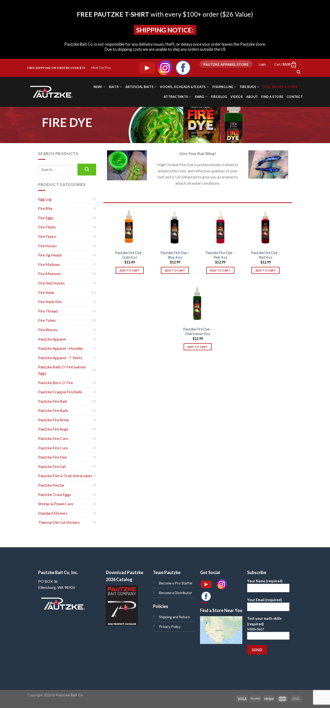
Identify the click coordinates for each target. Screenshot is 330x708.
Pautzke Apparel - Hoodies (60, 348)
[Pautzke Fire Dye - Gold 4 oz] (129, 227)
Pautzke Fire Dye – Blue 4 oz (175, 255)
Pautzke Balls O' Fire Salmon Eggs (62, 370)
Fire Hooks (47, 245)
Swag (199, 97)
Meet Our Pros (101, 68)
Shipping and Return (174, 617)
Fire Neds (46, 292)
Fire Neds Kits (50, 301)
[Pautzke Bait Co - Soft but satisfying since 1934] (50, 92)
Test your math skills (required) (264, 623)
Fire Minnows (49, 273)
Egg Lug (44, 199)
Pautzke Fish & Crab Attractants (65, 475)
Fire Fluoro (47, 236)
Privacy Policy (169, 627)
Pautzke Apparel (52, 339)
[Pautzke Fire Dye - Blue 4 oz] (175, 227)
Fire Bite (45, 208)
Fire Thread (47, 311)
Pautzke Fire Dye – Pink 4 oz (220, 255)
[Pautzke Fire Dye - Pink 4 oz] (220, 227)
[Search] (298, 72)
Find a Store (272, 97)
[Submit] (87, 169)
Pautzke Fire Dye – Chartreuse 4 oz (197, 331)
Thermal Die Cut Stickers (59, 522)
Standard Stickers (52, 513)
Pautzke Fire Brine (53, 419)
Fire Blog (219, 97)
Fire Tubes (47, 320)
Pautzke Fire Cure (53, 447)
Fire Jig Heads (50, 255)
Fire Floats (47, 227)
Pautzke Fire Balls (53, 410)
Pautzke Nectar (51, 485)
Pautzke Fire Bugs (53, 429)
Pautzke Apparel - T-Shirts (60, 357)
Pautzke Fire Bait (52, 401)
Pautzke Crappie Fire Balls (60, 391)
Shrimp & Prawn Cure (55, 503)
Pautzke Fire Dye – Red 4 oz (265, 255)
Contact (295, 97)
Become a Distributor (175, 593)
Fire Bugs (248, 87)
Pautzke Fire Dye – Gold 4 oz (129, 255)
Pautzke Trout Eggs (54, 494)
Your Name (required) (265, 581)
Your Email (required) (264, 600)
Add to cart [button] (129, 270)
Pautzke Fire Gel (52, 466)
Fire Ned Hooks (51, 283)
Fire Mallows (49, 264)
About (252, 97)
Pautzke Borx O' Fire (55, 382)
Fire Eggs (46, 217)
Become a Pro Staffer (176, 583)
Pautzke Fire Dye (52, 457)
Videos (236, 97)
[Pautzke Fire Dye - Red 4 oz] (265, 227)
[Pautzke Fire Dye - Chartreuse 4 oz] (197, 304)
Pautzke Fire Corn (53, 438)
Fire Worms (48, 329)
